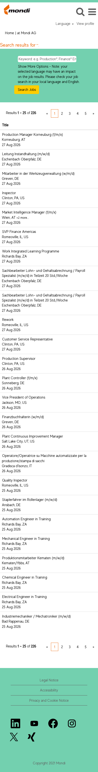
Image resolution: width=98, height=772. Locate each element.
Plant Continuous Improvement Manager (32, 436)
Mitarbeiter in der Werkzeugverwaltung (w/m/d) (38, 173)
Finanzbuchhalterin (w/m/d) (23, 417)
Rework (8, 320)
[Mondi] (15, 9)
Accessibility (49, 690)
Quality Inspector (14, 480)
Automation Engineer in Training (26, 519)
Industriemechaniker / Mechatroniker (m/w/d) (36, 616)
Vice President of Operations (23, 397)
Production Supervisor (18, 358)
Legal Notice (49, 680)
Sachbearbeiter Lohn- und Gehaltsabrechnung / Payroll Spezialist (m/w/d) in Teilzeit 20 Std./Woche (43, 273)
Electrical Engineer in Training (24, 597)
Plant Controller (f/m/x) (19, 378)
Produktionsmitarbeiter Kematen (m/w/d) (33, 558)
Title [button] (5, 125)
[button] (92, 12)
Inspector (9, 193)
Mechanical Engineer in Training (26, 539)
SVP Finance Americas (19, 232)
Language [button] (63, 24)
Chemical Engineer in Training (24, 577)
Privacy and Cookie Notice (49, 700)
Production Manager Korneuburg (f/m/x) (32, 134)
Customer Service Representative (27, 339)
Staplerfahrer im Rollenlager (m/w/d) (29, 500)
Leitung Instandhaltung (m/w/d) (26, 154)
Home (9, 33)
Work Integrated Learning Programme (30, 251)
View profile (85, 24)
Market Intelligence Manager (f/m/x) (29, 212)
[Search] (80, 11)
